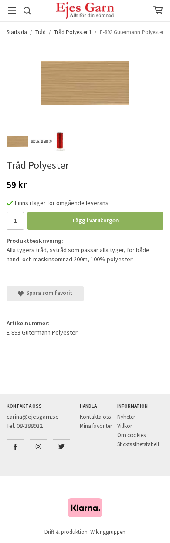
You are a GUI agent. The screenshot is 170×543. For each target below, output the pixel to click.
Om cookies (131, 435)
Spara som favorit (48, 293)
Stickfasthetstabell (138, 444)
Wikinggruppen (108, 532)
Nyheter (126, 416)
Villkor (124, 426)
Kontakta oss (95, 416)
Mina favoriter (96, 426)
